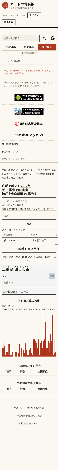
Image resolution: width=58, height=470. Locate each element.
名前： (6, 276)
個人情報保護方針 (35, 408)
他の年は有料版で (29, 53)
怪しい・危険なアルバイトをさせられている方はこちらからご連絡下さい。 (29, 72)
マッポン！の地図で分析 (14, 201)
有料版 (51, 173)
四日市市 (22, 190)
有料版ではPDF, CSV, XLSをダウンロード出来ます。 (29, 209)
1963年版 (11, 47)
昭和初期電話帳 (10, 143)
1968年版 (29, 47)
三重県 (10, 190)
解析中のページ (10, 152)
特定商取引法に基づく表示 (29, 415)
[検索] (44, 38)
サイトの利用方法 (11, 61)
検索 (29, 223)
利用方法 (18, 408)
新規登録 (8, 22)
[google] (52, 38)
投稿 (52, 276)
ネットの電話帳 (22, 4)
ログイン (34, 15)
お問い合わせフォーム (29, 423)
